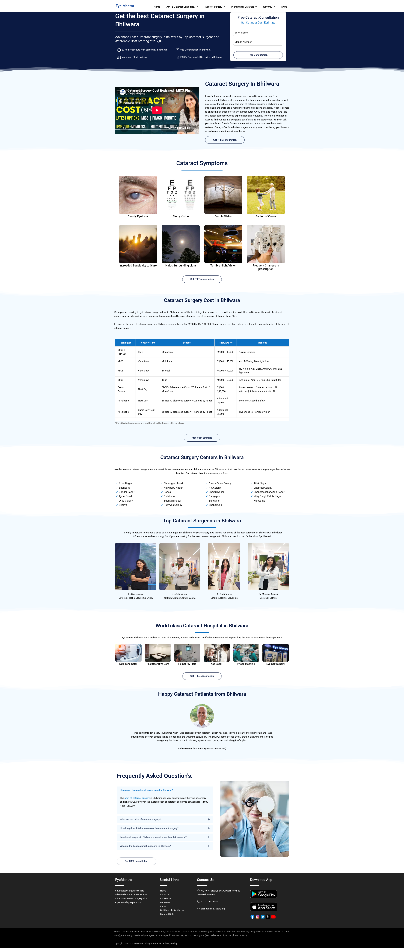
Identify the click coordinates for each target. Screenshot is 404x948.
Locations (165, 902)
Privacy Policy (170, 943)
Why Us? (267, 6)
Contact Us (165, 898)
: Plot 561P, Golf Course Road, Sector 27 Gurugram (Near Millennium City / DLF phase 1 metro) (196, 935)
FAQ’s (284, 6)
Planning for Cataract (242, 6)
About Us (164, 894)
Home (157, 6)
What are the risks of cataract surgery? (140, 819)
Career (163, 906)
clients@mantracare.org (212, 908)
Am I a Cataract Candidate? (180, 6)
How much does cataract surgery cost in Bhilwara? (146, 790)
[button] (165, 790)
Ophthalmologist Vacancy (173, 910)
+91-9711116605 (209, 901)
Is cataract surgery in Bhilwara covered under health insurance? (153, 837)
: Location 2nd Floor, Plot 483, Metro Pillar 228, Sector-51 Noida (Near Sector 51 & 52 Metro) (161, 931)
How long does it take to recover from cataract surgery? (149, 828)
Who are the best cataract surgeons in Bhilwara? (145, 846)
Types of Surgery (213, 6)
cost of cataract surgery (137, 798)
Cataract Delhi (167, 914)
